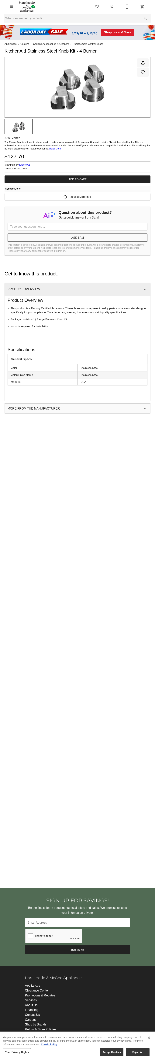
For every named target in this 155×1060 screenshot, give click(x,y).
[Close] (149, 1037)
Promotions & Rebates (40, 995)
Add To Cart (78, 179)
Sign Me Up (77, 949)
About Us (31, 1005)
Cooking (24, 43)
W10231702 (20, 168)
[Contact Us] (127, 6)
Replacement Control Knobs (88, 43)
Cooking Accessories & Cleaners (51, 43)
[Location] (111, 6)
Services (31, 1000)
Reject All (137, 1052)
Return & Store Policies (40, 1029)
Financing (31, 1009)
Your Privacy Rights (17, 1052)
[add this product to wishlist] (143, 72)
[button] (11, 6)
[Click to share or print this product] (143, 62)
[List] (96, 6)
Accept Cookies (111, 1052)
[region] (77, 1046)
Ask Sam (77, 237)
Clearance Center (37, 990)
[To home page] (27, 6)
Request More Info (80, 196)
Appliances (11, 43)
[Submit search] (145, 18)
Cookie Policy (49, 1044)
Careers (30, 1019)
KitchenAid (24, 165)
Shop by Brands (35, 1024)
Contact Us (32, 1014)
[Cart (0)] (142, 6)
